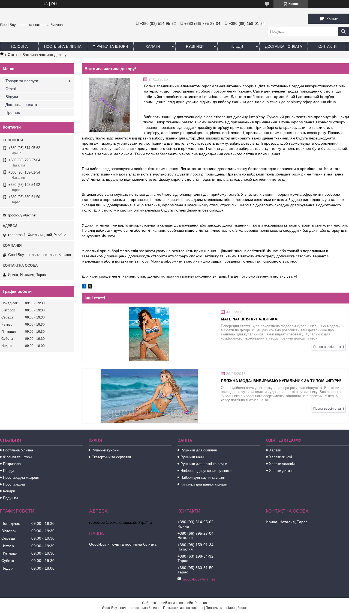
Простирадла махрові (21, 477)
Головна (19, 46)
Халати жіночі (280, 457)
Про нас (12, 112)
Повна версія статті (328, 347)
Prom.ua (200, 603)
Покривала (12, 464)
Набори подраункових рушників (206, 471)
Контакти (327, 46)
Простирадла (14, 484)
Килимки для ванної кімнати (203, 484)
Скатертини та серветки (111, 457)
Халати (153, 46)
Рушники (194, 46)
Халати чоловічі (282, 464)
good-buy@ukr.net (22, 215)
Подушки (10, 498)
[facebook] (84, 287)
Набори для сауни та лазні (202, 477)
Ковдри (9, 491)
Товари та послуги (21, 81)
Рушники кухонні (105, 450)
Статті (13, 54)
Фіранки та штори (110, 46)
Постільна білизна (63, 46)
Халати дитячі (281, 471)
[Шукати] (343, 31)
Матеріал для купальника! (250, 319)
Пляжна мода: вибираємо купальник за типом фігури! (281, 381)
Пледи (237, 46)
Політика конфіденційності (226, 608)
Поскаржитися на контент (183, 608)
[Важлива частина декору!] (110, 105)
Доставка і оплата (283, 46)
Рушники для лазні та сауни (203, 464)
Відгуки (11, 96)
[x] (90, 287)
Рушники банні (192, 457)
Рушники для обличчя (198, 450)
